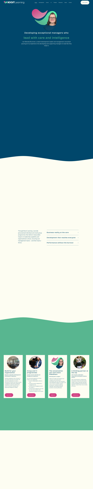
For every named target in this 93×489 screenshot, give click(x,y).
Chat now (85, 2)
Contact (70, 2)
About (65, 2)
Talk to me (9, 395)
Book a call (75, 395)
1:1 (51, 2)
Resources (61, 2)
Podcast (55, 2)
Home (36, 2)
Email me (53, 395)
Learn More (31, 395)
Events (47, 2)
